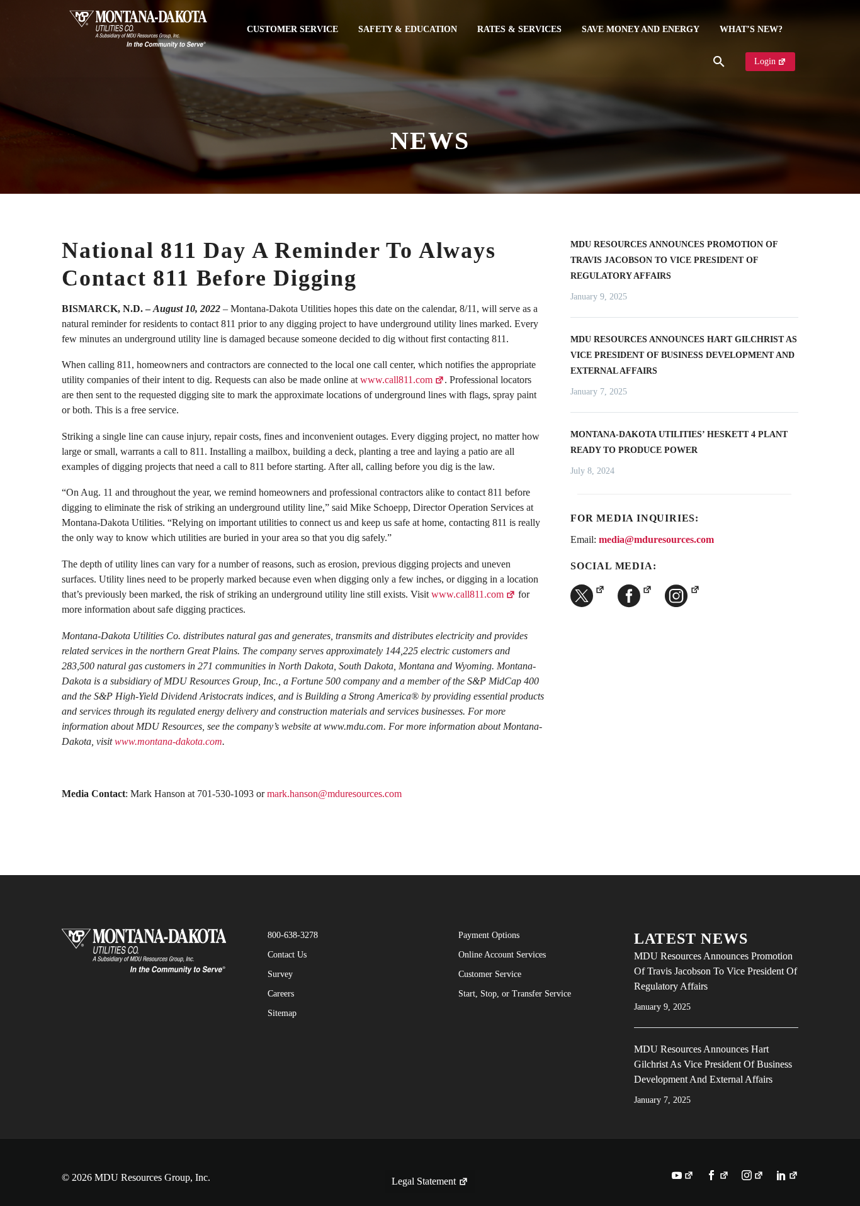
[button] (719, 61)
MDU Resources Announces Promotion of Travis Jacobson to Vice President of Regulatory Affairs (674, 260)
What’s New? (751, 29)
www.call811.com (396, 379)
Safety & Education (407, 29)
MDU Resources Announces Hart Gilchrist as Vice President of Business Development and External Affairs (683, 355)
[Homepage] (138, 29)
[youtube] (683, 1176)
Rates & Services (519, 29)
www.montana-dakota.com (168, 741)
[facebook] (635, 595)
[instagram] (682, 595)
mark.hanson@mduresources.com (334, 793)
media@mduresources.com (656, 539)
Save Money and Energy (640, 29)
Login (765, 61)
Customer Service (292, 29)
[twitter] (587, 595)
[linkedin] (787, 1176)
